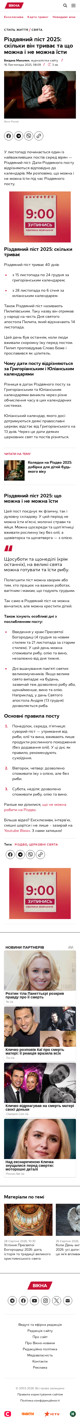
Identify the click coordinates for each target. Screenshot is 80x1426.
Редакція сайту (40, 1331)
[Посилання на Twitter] (56, 1300)
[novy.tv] (73, 1414)
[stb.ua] (7, 1414)
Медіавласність (40, 1355)
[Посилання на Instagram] (45, 1300)
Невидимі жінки (65, 17)
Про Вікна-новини (40, 1343)
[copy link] (38, 135)
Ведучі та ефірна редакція (40, 1325)
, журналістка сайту (31, 60)
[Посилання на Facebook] (23, 1300)
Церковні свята (43, 844)
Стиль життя (16, 30)
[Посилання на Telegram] (12, 1300)
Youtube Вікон (17, 830)
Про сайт (40, 1337)
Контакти (40, 1361)
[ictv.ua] (51, 1414)
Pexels (15, 121)
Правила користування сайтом (40, 1394)
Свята (37, 30)
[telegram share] (18, 135)
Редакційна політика (40, 1349)
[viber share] (28, 135)
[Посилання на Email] (67, 1300)
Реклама (40, 1367)
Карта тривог (38, 17)
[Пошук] (65, 5)
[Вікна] (14, 5)
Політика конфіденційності (40, 1400)
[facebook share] (8, 135)
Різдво (21, 844)
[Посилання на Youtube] (34, 1300)
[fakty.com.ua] (28, 1414)
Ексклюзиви (13, 17)
